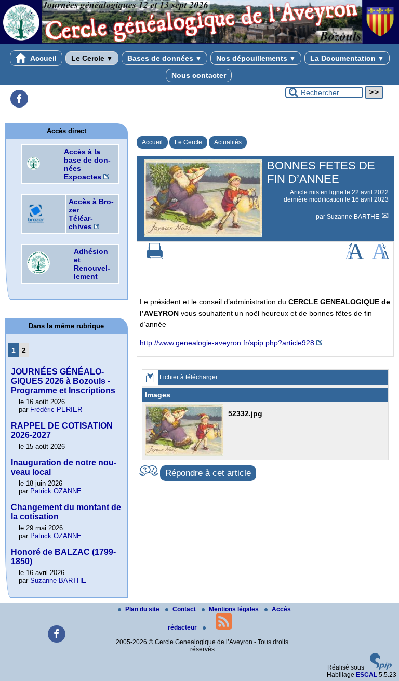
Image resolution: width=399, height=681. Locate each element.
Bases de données (164, 58)
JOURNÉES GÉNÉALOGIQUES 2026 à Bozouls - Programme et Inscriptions (63, 381)
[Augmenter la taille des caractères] (354, 257)
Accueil (43, 58)
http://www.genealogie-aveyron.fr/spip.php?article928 (227, 343)
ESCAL (366, 674)
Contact (184, 609)
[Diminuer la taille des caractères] (380, 257)
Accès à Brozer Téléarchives (91, 214)
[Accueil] (199, 41)
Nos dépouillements (256, 58)
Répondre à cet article (208, 473)
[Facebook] (19, 99)
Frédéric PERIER (56, 409)
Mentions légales (234, 609)
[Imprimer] (155, 257)
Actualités (228, 142)
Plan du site (143, 609)
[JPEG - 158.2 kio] (185, 453)
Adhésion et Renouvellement (92, 264)
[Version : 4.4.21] (381, 667)
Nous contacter (198, 75)
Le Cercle (92, 58)
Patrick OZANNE (56, 491)
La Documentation (347, 58)
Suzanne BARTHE (354, 216)
